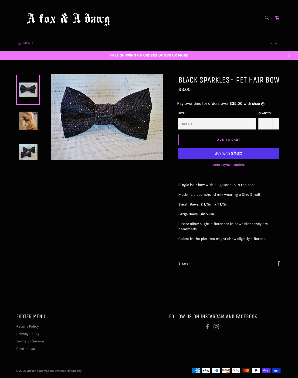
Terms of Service (30, 341)
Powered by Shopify (68, 370)
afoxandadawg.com (40, 370)
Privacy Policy (27, 334)
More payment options (228, 165)
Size (181, 113)
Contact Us (25, 348)
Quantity (264, 113)
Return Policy (27, 326)
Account (276, 43)
